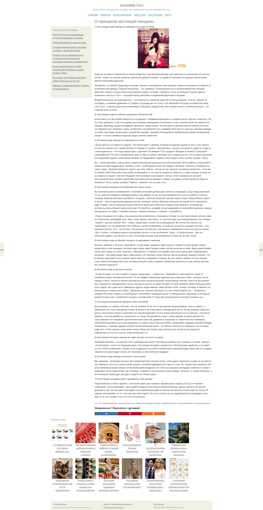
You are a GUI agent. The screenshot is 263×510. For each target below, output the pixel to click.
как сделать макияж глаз (202, 403)
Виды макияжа (122, 14)
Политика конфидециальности (114, 507)
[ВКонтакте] (106, 413)
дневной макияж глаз (109, 403)
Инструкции (155, 14)
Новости (106, 14)
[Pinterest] (130, 413)
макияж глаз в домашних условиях (148, 403)
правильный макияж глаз (126, 403)
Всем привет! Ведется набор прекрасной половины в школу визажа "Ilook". (68, 69)
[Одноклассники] (153, 413)
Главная (93, 14)
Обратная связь (159, 504)
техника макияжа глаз (185, 403)
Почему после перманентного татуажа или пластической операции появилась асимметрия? (70, 58)
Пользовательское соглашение (121, 504)
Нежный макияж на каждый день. (70, 42)
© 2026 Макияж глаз (60, 504)
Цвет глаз (140, 14)
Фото (168, 14)
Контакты (107, 504)
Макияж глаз (131, 5)
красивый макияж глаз (169, 403)
